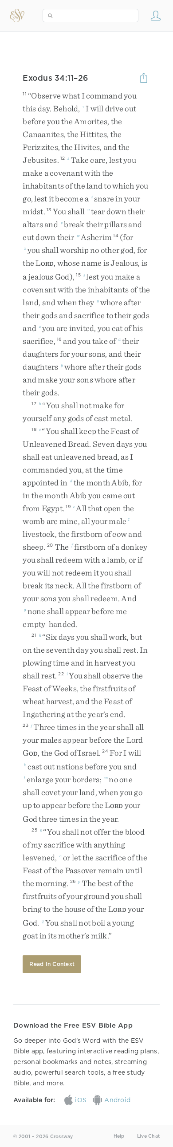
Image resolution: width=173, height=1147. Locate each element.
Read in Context (52, 964)
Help (119, 1136)
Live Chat (148, 1136)
